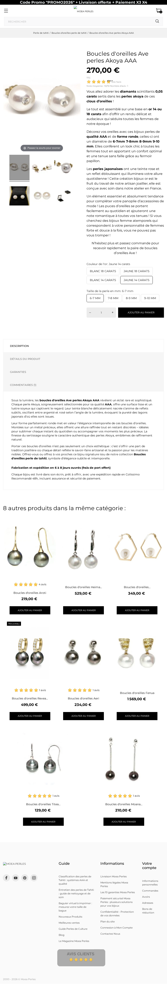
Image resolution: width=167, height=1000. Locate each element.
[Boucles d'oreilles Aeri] (104, 624)
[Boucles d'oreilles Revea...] (50, 624)
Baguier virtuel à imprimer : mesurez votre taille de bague (75, 907)
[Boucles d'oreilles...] (157, 518)
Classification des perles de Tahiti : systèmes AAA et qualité (75, 880)
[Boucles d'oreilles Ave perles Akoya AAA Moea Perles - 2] (42, 168)
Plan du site (107, 921)
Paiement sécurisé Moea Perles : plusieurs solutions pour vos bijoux (116, 902)
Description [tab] (19, 345)
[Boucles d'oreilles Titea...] (63, 729)
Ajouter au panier (141, 312)
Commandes (150, 890)
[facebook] (6, 878)
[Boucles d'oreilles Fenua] (157, 624)
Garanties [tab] (18, 371)
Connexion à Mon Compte (116, 927)
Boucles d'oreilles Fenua (137, 693)
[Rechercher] (157, 21)
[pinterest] (24, 878)
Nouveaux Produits (70, 916)
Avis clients (80, 954)
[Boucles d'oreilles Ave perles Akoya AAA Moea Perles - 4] (19, 196)
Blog (61, 934)
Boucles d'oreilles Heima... (83, 587)
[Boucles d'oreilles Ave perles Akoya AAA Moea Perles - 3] (64, 168)
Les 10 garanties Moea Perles (117, 892)
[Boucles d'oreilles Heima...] (104, 518)
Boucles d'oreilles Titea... (43, 804)
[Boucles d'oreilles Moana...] (144, 729)
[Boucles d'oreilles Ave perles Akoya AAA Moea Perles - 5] (42, 196)
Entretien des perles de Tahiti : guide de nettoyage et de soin (76, 893)
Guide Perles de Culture (73, 928)
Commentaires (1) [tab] (23, 384)
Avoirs (146, 896)
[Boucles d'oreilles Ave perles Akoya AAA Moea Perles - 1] (19, 168)
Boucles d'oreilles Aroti (29, 593)
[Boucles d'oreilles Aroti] (50, 518)
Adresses (147, 902)
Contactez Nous (110, 933)
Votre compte (149, 865)
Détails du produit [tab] (25, 358)
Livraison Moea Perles (113, 876)
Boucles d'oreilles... (137, 587)
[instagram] (34, 878)
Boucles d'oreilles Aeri (83, 698)
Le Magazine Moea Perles (74, 941)
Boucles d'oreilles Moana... (123, 804)
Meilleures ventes (69, 922)
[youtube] (16, 878)
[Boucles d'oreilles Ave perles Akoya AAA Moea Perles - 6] (64, 196)
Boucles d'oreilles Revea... (30, 698)
